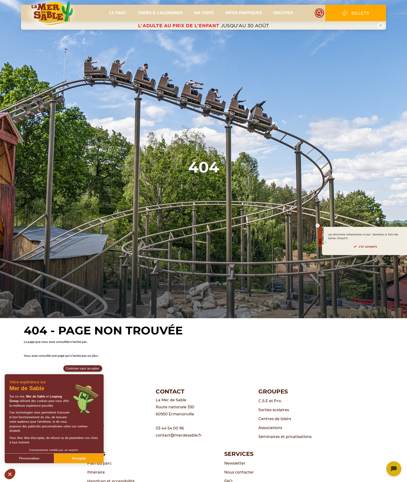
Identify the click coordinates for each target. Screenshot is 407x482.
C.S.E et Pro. (270, 401)
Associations (270, 428)
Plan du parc (99, 463)
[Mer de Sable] (51, 13)
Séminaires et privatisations (285, 436)
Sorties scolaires (273, 410)
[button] (118, 13)
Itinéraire (96, 472)
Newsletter (234, 463)
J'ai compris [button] (367, 246)
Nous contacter (239, 472)
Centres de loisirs (274, 419)
